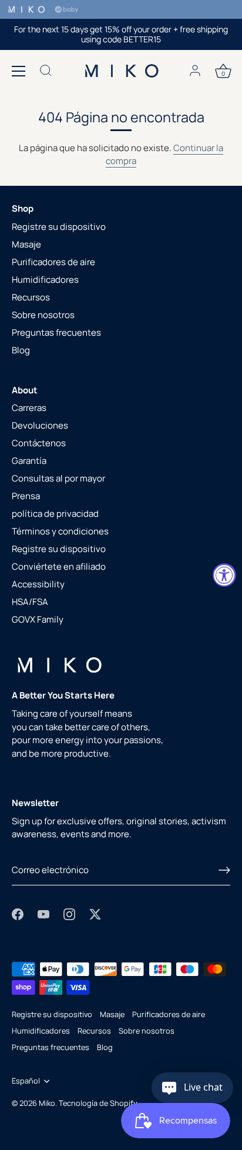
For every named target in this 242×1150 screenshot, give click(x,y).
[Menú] (19, 71)
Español (26, 1081)
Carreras (29, 408)
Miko (47, 1103)
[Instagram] (69, 913)
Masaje (26, 244)
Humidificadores (45, 279)
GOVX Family (37, 619)
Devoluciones (40, 425)
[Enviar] (224, 870)
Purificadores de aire (53, 262)
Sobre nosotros (43, 315)
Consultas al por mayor (58, 478)
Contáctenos (39, 443)
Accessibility (38, 584)
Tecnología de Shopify (98, 1103)
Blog (21, 350)
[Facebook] (17, 913)
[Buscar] (46, 72)
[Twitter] (95, 913)
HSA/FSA (30, 602)
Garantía (29, 460)
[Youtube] (43, 913)
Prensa (26, 496)
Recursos (31, 297)
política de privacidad (55, 513)
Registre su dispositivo (59, 226)
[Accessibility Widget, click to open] (224, 575)
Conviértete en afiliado (59, 566)
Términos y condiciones (60, 531)
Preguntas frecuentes (56, 332)
